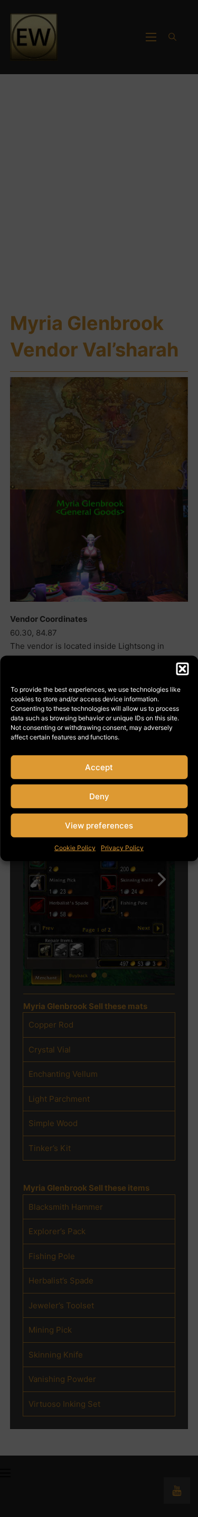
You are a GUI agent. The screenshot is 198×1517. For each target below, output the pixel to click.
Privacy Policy (122, 848)
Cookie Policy (75, 848)
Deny (99, 796)
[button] (182, 669)
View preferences (99, 825)
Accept (99, 767)
